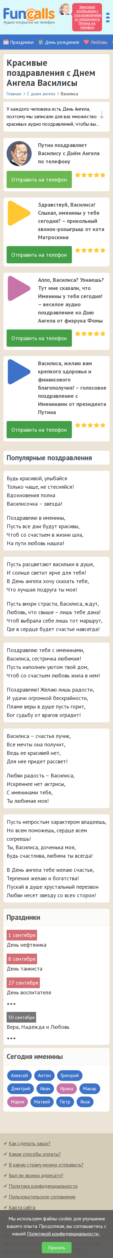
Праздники (22, 42)
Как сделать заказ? (30, 1143)
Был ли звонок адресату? (36, 1175)
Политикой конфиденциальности (63, 1233)
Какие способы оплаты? (35, 1154)
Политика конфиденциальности (43, 1186)
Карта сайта (22, 1207)
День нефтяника (26, 944)
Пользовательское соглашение (42, 1196)
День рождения (62, 42)
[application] (17, 151)
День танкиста (24, 968)
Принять (56, 1247)
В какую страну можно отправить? (46, 1164)
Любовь (99, 42)
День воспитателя (29, 992)
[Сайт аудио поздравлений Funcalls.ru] (29, 17)
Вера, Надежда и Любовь (38, 1026)
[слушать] (19, 153)
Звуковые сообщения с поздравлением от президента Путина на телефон (87, 17)
